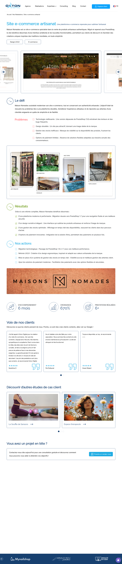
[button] (114, 6)
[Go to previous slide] (9, 559)
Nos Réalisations (18, 14)
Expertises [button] (51, 6)
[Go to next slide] (112, 559)
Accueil (9, 14)
